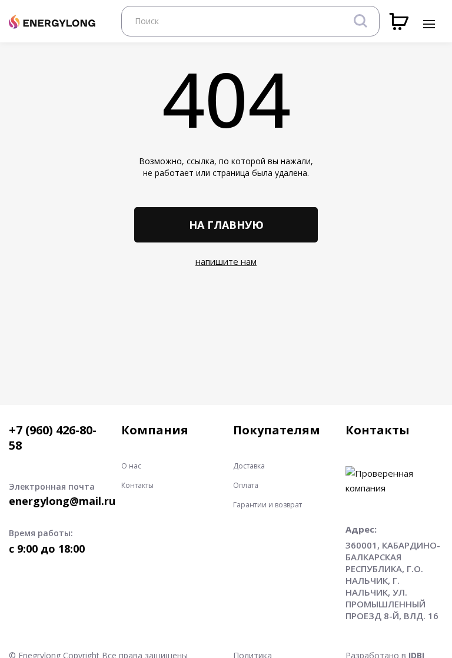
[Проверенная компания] (394, 473)
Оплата (245, 485)
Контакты (137, 485)
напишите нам (226, 261)
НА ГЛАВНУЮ (226, 225)
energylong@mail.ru (62, 501)
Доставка (249, 466)
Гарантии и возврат (267, 505)
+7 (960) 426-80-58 (53, 438)
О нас (131, 466)
